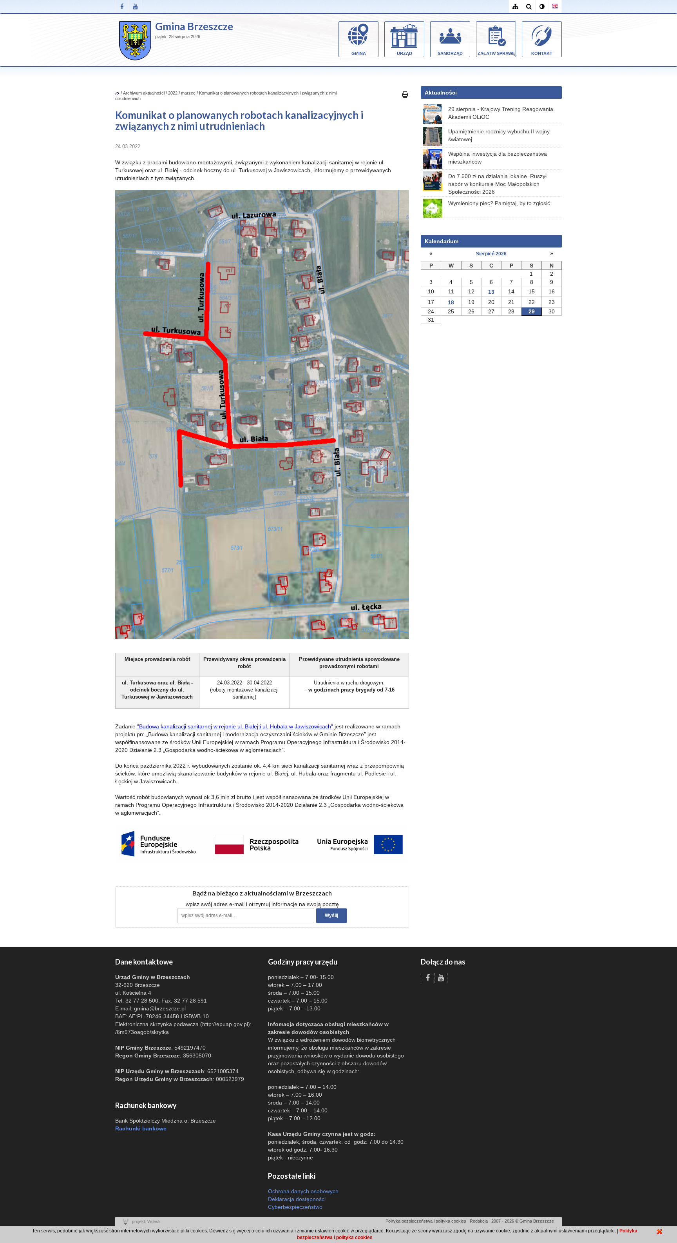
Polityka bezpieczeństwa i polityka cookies (426, 1221)
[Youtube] (135, 6)
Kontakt (541, 53)
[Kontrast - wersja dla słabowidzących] (541, 6)
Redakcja (479, 1221)
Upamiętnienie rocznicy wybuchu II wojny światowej (499, 135)
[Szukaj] (528, 6)
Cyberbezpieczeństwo (295, 1207)
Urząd (404, 53)
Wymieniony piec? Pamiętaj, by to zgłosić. (500, 203)
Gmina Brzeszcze (194, 26)
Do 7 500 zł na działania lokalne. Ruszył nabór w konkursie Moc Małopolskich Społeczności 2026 (497, 184)
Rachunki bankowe (141, 1128)
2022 (172, 93)
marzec (188, 93)
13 (491, 292)
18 (451, 302)
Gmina (358, 53)
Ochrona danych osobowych (303, 1191)
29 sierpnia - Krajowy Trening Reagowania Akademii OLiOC (500, 113)
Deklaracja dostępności (297, 1199)
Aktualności (441, 92)
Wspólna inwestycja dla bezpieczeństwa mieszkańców (497, 158)
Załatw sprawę (496, 53)
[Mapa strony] (515, 6)
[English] (555, 6)
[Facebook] (122, 6)
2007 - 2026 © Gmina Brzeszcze (522, 1221)
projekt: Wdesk (146, 1221)
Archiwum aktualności (144, 93)
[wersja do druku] (405, 94)
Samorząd (450, 53)
